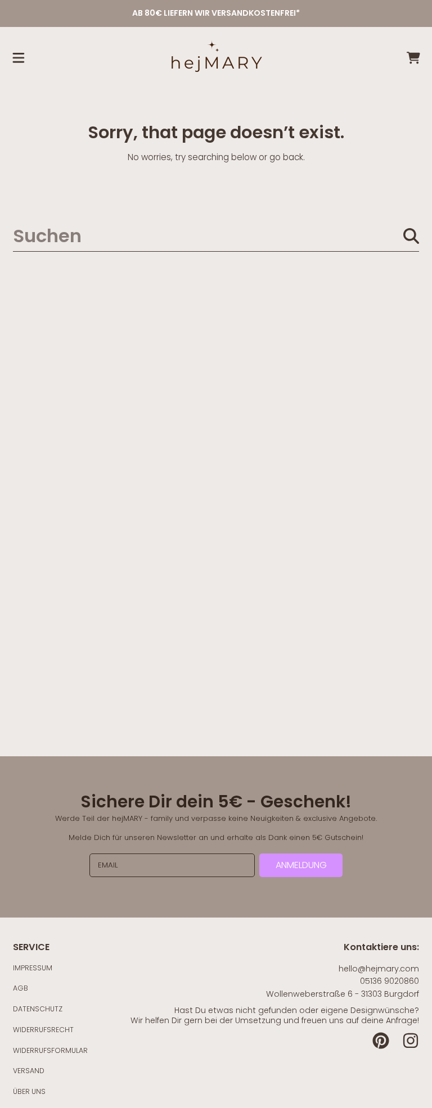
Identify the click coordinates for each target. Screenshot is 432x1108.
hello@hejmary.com (379, 968)
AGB (20, 988)
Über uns (29, 1091)
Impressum (32, 968)
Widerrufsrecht (43, 1029)
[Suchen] (411, 236)
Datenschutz (37, 1009)
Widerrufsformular (50, 1050)
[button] (18, 58)
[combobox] (216, 236)
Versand (28, 1070)
